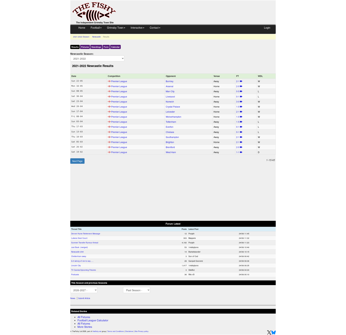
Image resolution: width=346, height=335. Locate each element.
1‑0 (237, 106)
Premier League (119, 81)
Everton (169, 126)
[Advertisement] (199, 9)
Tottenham (171, 121)
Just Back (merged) (79, 247)
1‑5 (237, 121)
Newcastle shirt (77, 252)
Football (95, 27)
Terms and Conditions (115, 331)
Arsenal (169, 86)
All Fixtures (83, 317)
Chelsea (170, 131)
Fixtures (85, 47)
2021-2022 (81, 36)
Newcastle (96, 36)
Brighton (170, 142)
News (72, 298)
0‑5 (237, 91)
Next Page (77, 160)
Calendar (115, 47)
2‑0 (237, 86)
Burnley (169, 81)
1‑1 (237, 152)
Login (267, 27)
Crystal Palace (173, 106)
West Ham (171, 152)
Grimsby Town (115, 27)
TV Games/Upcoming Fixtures (83, 270)
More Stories (84, 327)
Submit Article (84, 298)
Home (81, 27)
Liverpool (170, 96)
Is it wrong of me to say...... (82, 261)
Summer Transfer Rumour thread (84, 242)
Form (106, 47)
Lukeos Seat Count (79, 238)
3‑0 (237, 101)
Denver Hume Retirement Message (85, 233)
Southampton (172, 137)
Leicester (170, 111)
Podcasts (75, 274)
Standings (96, 47)
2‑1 (237, 81)
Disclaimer (129, 331)
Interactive (137, 27)
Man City (170, 91)
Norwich (170, 101)
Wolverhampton (173, 116)
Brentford (170, 147)
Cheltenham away (78, 256)
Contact (154, 27)
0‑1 (237, 96)
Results (75, 47)
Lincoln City (76, 265)
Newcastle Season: (82, 53)
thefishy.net (97, 331)
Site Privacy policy (141, 331)
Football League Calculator (92, 320)
